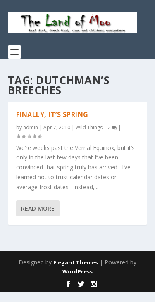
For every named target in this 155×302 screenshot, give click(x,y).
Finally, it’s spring (52, 114)
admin (30, 127)
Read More (38, 208)
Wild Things (89, 127)
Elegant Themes (75, 262)
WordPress (77, 271)
